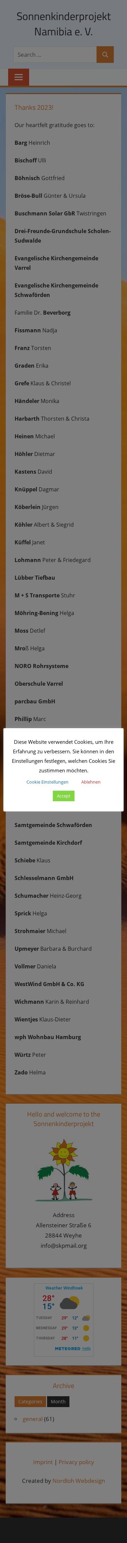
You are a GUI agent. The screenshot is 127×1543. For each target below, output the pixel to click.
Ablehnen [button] (91, 782)
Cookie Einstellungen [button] (47, 782)
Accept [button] (63, 796)
